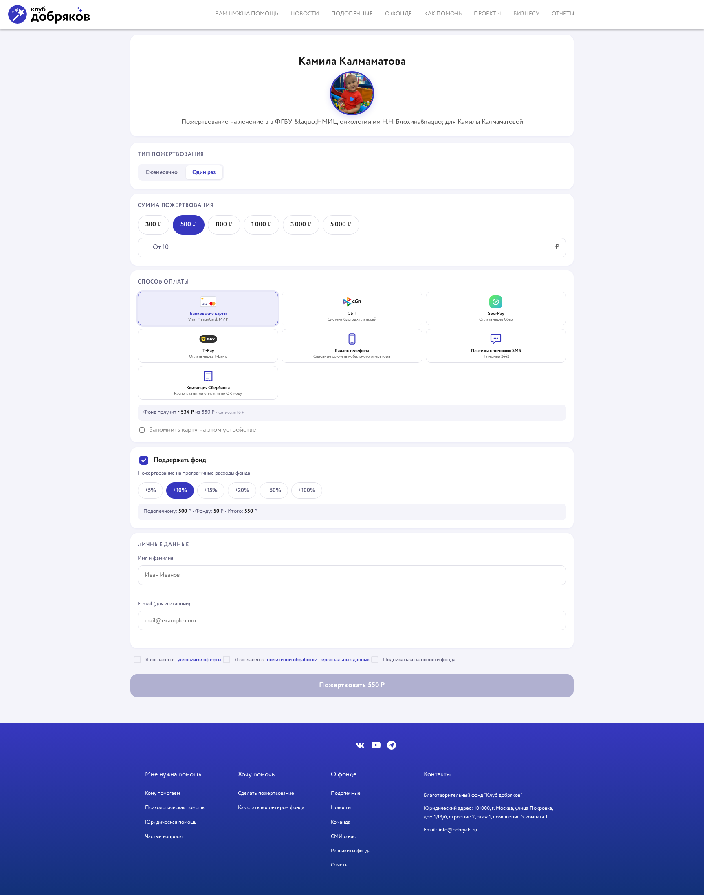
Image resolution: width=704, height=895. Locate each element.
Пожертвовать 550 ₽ (352, 685)
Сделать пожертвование (266, 793)
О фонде (398, 14)
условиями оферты (199, 659)
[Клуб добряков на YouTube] (376, 745)
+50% (273, 490)
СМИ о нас (343, 836)
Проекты (487, 14)
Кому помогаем (162, 793)
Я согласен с (183, 659)
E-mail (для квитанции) (164, 604)
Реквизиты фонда (351, 850)
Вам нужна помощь (246, 14)
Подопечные (352, 14)
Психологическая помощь (175, 807)
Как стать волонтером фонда (271, 807)
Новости (304, 14)
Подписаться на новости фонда (419, 659)
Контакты (437, 775)
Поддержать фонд (180, 460)
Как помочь (443, 14)
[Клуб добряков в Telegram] (391, 745)
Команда (340, 822)
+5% (150, 490)
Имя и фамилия (155, 558)
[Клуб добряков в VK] (360, 745)
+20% (242, 490)
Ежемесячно (162, 172)
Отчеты (563, 14)
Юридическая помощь (170, 822)
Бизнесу (526, 14)
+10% (180, 490)
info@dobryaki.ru (458, 830)
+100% (306, 490)
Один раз (204, 172)
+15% (211, 490)
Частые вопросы (164, 836)
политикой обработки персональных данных (318, 659)
